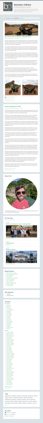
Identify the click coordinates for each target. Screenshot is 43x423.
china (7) (34, 403)
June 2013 (8, 360)
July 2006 (8, 380)
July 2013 (8, 359)
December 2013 (9, 353)
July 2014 (8, 345)
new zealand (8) (8, 403)
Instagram (7, 415)
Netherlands (9, 321)
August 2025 (9, 334)
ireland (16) (16, 397)
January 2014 (9, 351)
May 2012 (8, 366)
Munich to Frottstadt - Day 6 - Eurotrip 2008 (18, 224)
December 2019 (9, 339)
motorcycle (9, 98)
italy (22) (6, 397)
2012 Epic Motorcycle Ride (11, 277)
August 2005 (9, 384)
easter (8, 168)
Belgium (8, 306)
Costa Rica (8, 308)
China (8, 307)
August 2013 (9, 358)
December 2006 (9, 378)
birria (30, 135)
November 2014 (9, 344)
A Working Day (10, 243)
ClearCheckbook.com (20, 210)
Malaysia (8, 318)
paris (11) (28, 399)
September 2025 (10, 333)
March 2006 (9, 381)
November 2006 (9, 379)
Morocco (8, 319)
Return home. (21, 18)
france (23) (35, 395)
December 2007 (9, 375)
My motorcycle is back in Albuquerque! (18, 36)
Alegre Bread (8, 412)
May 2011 (8, 370)
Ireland (8, 316)
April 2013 (8, 361)
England (8, 311)
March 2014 (9, 350)
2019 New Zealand (10, 279)
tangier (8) (35, 401)
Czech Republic (9, 309)
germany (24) (30, 395)
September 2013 (10, 356)
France (8, 312)
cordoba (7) (20, 403)
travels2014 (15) (8, 399)
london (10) (7, 401)
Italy (7, 317)
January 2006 (9, 383)
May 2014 (8, 348)
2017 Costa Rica (9, 280)
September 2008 (10, 373)
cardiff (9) (16, 401)
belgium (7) (25, 403)
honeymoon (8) (14, 403)
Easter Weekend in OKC (13, 106)
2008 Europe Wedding (10, 238)
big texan (14, 168)
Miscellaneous (9, 285)
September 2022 (10, 335)
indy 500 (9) (25, 401)
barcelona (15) (30, 397)
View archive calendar (9, 386)
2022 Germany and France (10, 263)
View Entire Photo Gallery (10, 97)
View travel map (8, 387)
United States (12, 100)
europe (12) (24, 399)
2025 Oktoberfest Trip (11, 272)
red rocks (13, 98)
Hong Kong (9, 314)
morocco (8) (30, 401)
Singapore (8, 324)
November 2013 (9, 354)
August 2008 (9, 374)
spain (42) (19, 395)
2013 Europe (8, 244)
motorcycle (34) (24, 395)
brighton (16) (20, 397)
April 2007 (8, 376)
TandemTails (8, 414)
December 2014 (9, 343)
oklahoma (11, 168)
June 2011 (8, 369)
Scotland (8, 323)
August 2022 (9, 337)
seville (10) (12, 401)
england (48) (14, 395)
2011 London (9, 281)
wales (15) (25, 397)
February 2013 (9, 364)
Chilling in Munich (11, 249)
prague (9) (20, 401)
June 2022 (8, 338)
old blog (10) (33, 399)
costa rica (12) (19, 399)
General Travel (22, 38)
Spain (7, 326)
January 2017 (9, 342)
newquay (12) (13, 399)
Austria (8, 304)
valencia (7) (30, 403)
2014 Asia (8, 276)
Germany (8, 313)
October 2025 (9, 332)
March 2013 (9, 363)
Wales (8, 328)
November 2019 (9, 340)
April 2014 (8, 349)
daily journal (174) (8, 395)
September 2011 (10, 368)
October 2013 (9, 355)
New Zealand (9, 322)
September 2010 (10, 371)
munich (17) (11, 397)
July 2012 (8, 365)
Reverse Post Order (10, 295)
